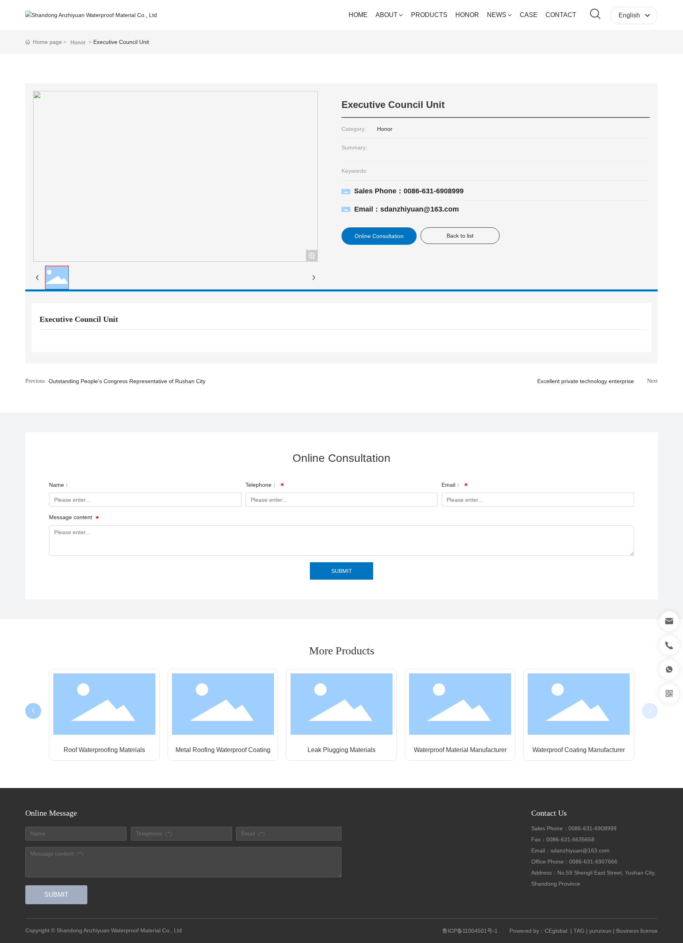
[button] (33, 711)
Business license (637, 931)
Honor (78, 42)
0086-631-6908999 (592, 828)
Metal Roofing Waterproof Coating (222, 749)
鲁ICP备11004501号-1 (470, 931)
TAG (579, 931)
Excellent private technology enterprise (585, 381)
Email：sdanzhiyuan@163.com (406, 209)
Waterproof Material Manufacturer (460, 749)
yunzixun (600, 931)
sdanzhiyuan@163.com (580, 850)
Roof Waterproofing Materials (104, 749)
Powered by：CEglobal (539, 931)
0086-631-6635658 (570, 839)
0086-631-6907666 (593, 861)
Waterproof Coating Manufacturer (578, 749)
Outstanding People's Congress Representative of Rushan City (127, 381)
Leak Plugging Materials (341, 749)
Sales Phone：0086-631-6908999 (409, 191)
